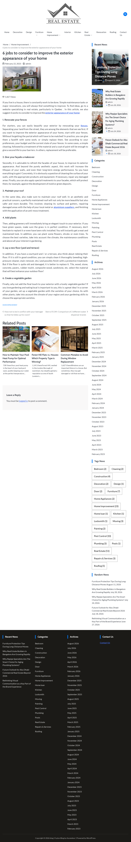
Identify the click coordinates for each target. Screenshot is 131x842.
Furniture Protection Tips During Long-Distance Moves (108, 71)
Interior (67, 32)
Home (6, 32)
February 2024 (98, 403)
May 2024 (96, 389)
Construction (98, 176)
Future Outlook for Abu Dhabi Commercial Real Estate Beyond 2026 (116, 143)
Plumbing (96, 236)
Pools (94, 241)
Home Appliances (99, 199)
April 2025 (96, 343)
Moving (95, 223)
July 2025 (96, 329)
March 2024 (97, 398)
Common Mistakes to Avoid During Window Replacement (74, 358)
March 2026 (97, 292)
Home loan (96, 209)
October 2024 (98, 371)
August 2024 (97, 380)
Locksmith (96, 218)
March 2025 (97, 347)
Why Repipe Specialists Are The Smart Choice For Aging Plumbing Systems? (16, 662)
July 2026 (96, 273)
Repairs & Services (100, 250)
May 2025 (96, 338)
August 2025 (97, 324)
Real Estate (87, 33)
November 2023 (99, 417)
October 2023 (98, 421)
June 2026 (96, 278)
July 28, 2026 (115, 105)
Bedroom (96, 167)
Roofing (113, 32)
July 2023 (96, 431)
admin (28, 63)
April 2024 (96, 394)
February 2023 (98, 454)
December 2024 (99, 361)
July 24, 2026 (115, 131)
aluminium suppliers (64, 207)
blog (51, 838)
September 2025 (99, 320)
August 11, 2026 (113, 80)
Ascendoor (71, 838)
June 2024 (96, 384)
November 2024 (99, 366)
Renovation (101, 32)
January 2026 (98, 301)
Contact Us (123, 33)
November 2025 (99, 310)
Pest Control (97, 232)
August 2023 (97, 426)
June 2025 (96, 333)
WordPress (90, 838)
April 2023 (96, 445)
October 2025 (98, 315)
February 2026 (98, 296)
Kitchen (77, 32)
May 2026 (96, 283)
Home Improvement (52, 33)
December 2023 (99, 412)
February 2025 (98, 352)
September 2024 (99, 375)
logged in (23, 400)
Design (29, 32)
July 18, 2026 (115, 153)
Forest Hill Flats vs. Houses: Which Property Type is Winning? (45, 358)
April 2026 (96, 287)
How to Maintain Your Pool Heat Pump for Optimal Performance (16, 358)
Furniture (39, 32)
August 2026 (97, 269)
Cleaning (96, 172)
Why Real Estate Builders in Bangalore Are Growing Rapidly (115, 95)
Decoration (17, 32)
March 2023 (97, 449)
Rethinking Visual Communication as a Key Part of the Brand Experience (17, 683)
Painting (95, 227)
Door (94, 190)
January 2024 (98, 408)
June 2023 (96, 435)
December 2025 (99, 306)
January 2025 (98, 357)
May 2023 (96, 440)
